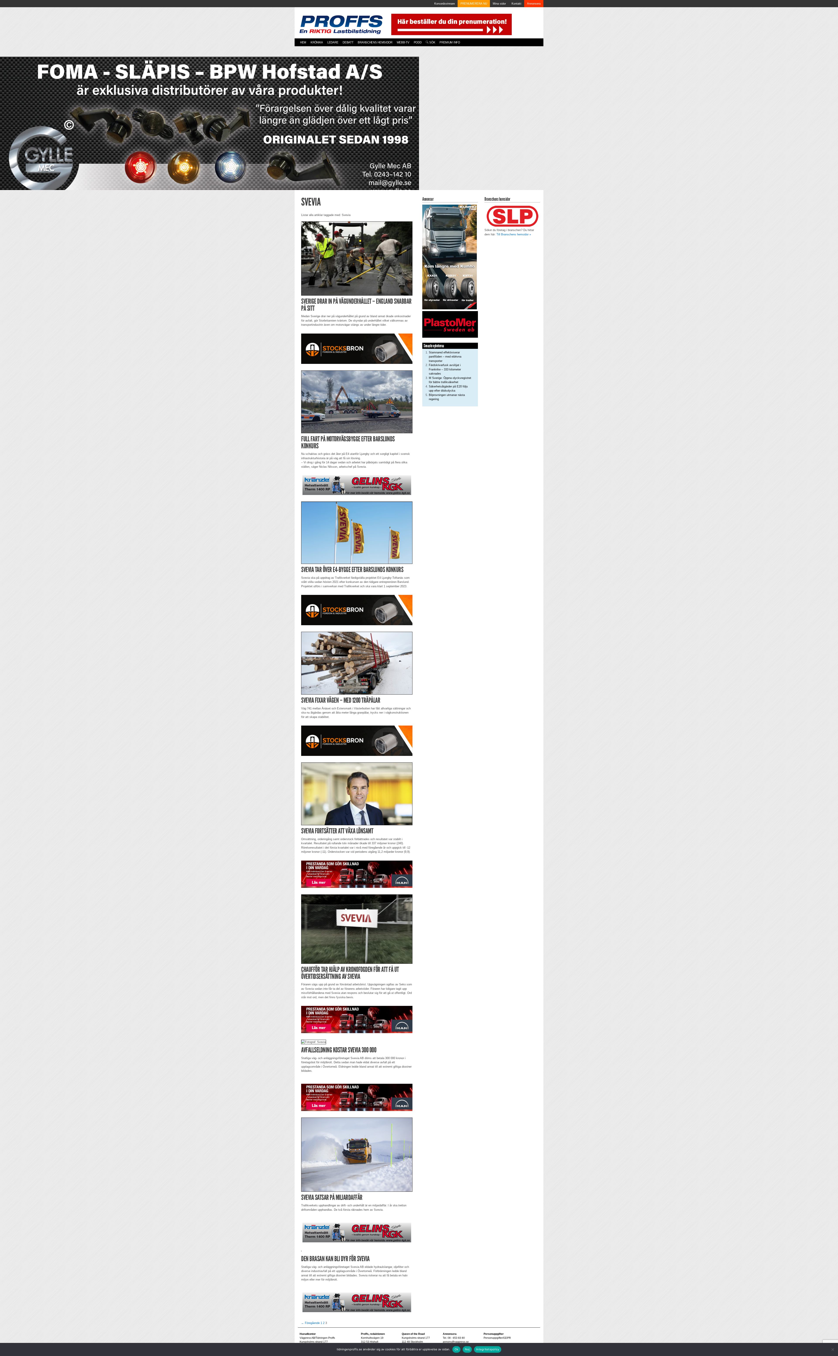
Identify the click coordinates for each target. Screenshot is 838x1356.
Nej (467, 1349)
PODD (418, 42)
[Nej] (832, 1349)
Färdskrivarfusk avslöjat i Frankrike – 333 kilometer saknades (445, 369)
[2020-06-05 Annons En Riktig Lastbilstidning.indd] (356, 485)
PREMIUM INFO (450, 42)
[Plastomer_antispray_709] (450, 324)
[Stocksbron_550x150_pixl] (356, 348)
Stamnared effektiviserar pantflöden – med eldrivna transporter (445, 357)
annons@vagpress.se (456, 1341)
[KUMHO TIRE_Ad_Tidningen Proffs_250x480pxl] (449, 256)
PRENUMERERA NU (473, 3)
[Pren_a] (450, 24)
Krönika (317, 42)
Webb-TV (403, 42)
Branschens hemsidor (375, 42)
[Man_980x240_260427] (356, 874)
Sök (431, 42)
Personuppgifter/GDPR (497, 1337)
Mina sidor (499, 3)
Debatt (348, 42)
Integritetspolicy (487, 1349)
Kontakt (516, 3)
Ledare (332, 42)
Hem (303, 42)
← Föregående (310, 1323)
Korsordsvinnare (444, 3)
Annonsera (534, 3)
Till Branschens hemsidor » (513, 234)
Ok (456, 1349)
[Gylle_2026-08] (209, 128)
